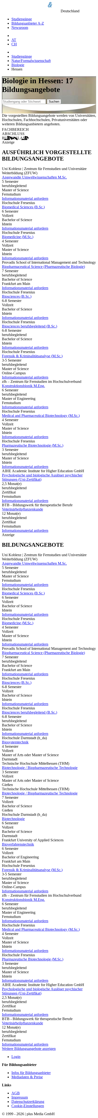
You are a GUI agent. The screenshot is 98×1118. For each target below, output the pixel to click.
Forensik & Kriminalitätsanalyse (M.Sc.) (32, 356)
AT (13, 40)
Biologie (17, 65)
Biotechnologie (13, 819)
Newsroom (19, 28)
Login (15, 1057)
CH (14, 44)
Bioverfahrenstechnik (18, 844)
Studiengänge (21, 19)
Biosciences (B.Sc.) (16, 296)
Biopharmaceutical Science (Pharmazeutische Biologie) (43, 267)
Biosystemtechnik (15, 742)
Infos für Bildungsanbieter (31, 1073)
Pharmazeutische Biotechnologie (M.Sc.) (32, 445)
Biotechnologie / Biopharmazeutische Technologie (40, 768)
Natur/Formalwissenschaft (31, 61)
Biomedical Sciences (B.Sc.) (23, 207)
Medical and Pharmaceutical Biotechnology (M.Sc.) (41, 416)
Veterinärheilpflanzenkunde (22, 509)
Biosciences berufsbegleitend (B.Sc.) (29, 326)
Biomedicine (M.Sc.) (17, 237)
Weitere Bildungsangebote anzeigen (29, 1049)
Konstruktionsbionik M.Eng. (23, 386)
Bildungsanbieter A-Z (27, 23)
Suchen (54, 101)
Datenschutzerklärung (27, 1102)
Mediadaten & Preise (27, 1077)
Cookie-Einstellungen (27, 1106)
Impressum (19, 1097)
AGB (15, 1093)
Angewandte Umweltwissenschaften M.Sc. (34, 177)
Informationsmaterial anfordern (25, 199)
